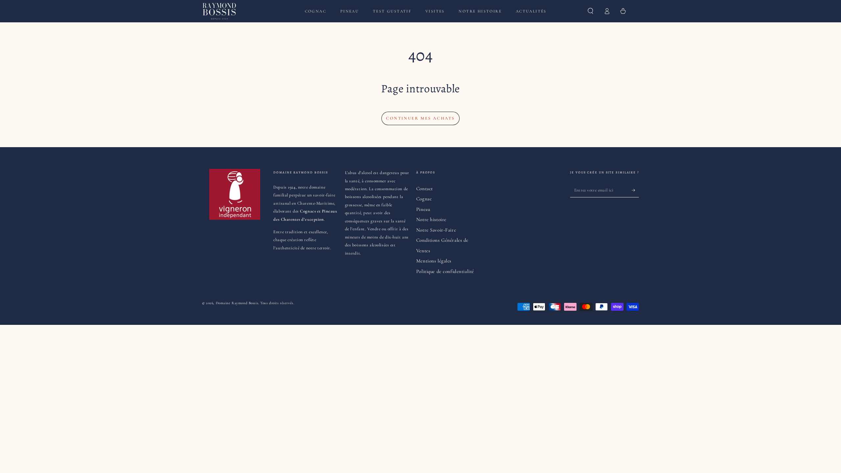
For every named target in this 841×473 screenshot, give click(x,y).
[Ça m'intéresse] (635, 190)
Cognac (424, 199)
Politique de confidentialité (445, 271)
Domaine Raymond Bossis (237, 303)
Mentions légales (433, 261)
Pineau (423, 209)
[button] (590, 11)
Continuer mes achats (420, 118)
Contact (424, 188)
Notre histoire (431, 219)
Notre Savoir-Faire (436, 230)
